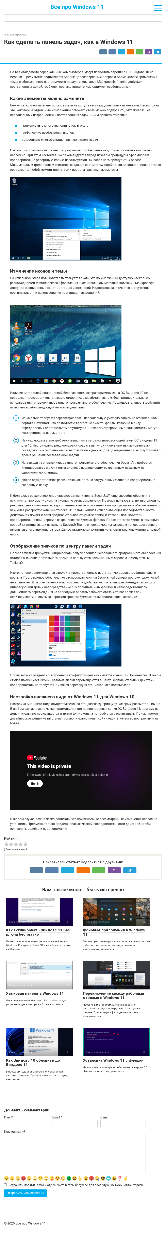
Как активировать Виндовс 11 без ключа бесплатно (38, 932)
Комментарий (14, 1132)
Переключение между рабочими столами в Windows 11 (113, 995)
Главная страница (15, 34)
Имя (8, 1117)
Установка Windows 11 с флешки (113, 1060)
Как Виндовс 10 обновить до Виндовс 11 (33, 1062)
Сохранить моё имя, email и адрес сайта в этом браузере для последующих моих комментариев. (76, 1185)
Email (57, 1117)
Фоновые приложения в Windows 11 (114, 932)
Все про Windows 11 (77, 7)
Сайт (103, 1117)
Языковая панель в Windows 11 (35, 993)
